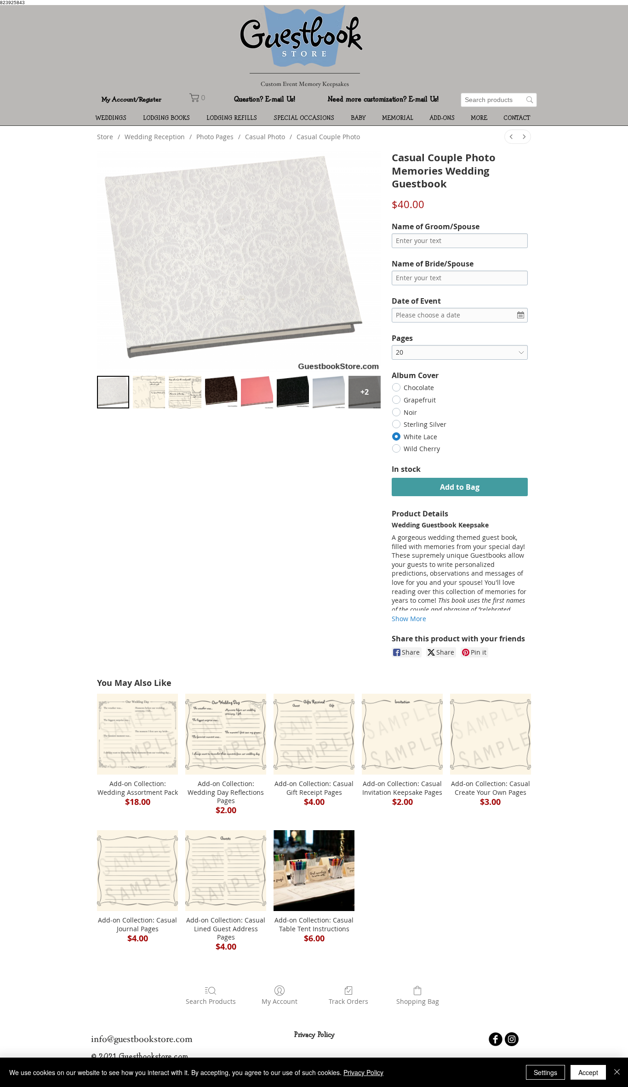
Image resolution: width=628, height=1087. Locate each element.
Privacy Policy (363, 1072)
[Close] (616, 1072)
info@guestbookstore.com (142, 1040)
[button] (112, 118)
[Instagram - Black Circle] (512, 1039)
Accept (588, 1072)
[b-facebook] (495, 1039)
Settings (545, 1072)
